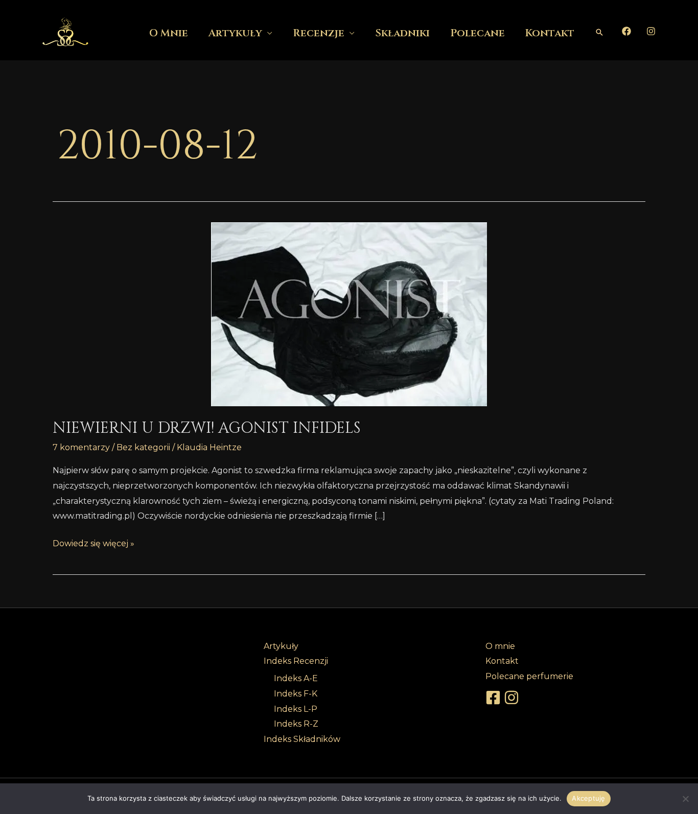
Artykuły (235, 33)
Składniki (402, 33)
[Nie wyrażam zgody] (685, 799)
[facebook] (494, 697)
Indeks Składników (302, 739)
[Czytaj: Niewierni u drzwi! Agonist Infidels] (349, 314)
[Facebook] (626, 31)
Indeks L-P (295, 709)
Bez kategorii (143, 447)
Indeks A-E (296, 678)
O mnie (168, 33)
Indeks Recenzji (296, 661)
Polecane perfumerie (529, 676)
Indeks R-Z (296, 724)
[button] (599, 32)
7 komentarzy (81, 447)
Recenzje (318, 33)
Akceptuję (588, 798)
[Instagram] (651, 31)
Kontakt (549, 33)
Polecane (477, 33)
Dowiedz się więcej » (93, 542)
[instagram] (513, 697)
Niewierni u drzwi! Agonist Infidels (207, 428)
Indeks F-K (295, 694)
